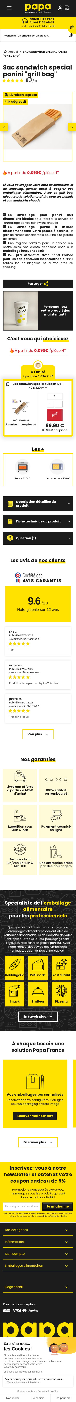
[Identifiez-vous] (60, 9)
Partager (35, 283)
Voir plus (34, 734)
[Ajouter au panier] (55, 415)
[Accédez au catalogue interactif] (67, 8)
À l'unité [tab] (38, 374)
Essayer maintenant (35, 1116)
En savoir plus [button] (34, 1016)
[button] (38, 503)
